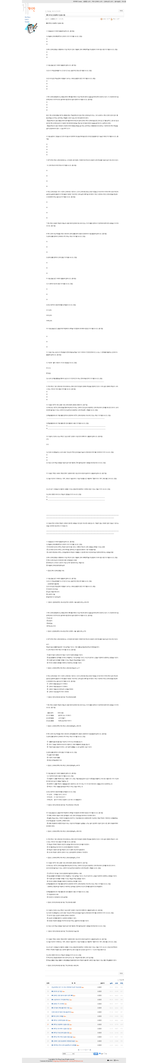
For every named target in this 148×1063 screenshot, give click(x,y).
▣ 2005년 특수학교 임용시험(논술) (62, 1037)
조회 (116, 983)
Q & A (26, 19)
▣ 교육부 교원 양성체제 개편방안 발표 (63, 1041)
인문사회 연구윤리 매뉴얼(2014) (61, 1012)
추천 (121, 983)
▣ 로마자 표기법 (57, 991)
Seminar (27, 22)
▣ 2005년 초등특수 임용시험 (60, 1024)
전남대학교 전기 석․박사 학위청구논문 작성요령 (66, 987)
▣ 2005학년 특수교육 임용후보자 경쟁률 (64, 1045)
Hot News (27, 17)
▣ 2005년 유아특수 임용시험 (60, 1028)
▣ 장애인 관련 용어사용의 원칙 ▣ (62, 995)
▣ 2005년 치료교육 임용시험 (60, 1033)
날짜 (111, 983)
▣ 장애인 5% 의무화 (58, 1004)
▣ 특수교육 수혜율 (57, 1016)
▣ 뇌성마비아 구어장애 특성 (60, 999)
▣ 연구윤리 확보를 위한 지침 (60, 1008)
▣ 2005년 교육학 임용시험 (60, 1020)
